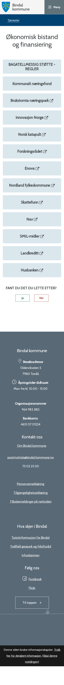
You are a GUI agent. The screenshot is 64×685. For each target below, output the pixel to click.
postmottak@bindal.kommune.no (30, 457)
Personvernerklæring (30, 484)
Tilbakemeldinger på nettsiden (31, 501)
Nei (41, 298)
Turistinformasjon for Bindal (31, 537)
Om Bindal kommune (31, 446)
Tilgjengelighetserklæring (31, 493)
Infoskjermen (30, 555)
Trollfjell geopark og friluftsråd (30, 546)
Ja (23, 298)
